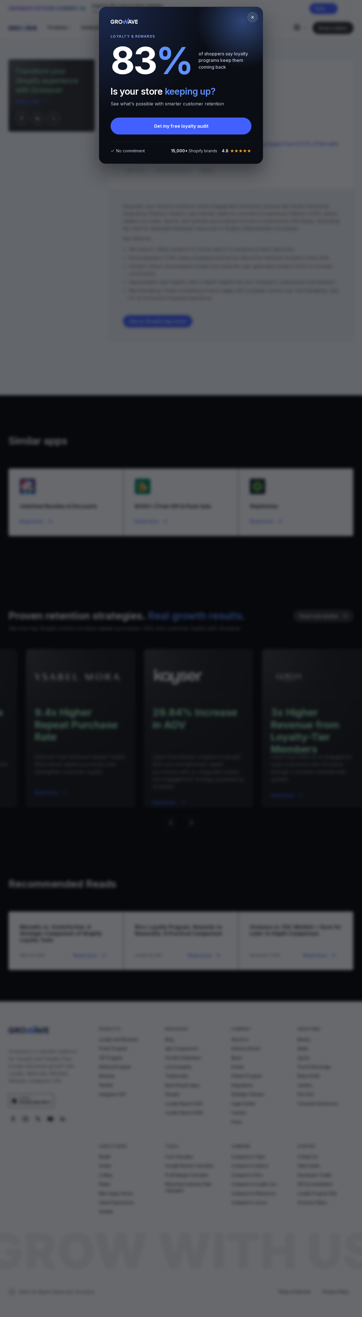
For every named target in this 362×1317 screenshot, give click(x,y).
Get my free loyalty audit (181, 126)
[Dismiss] (252, 17)
